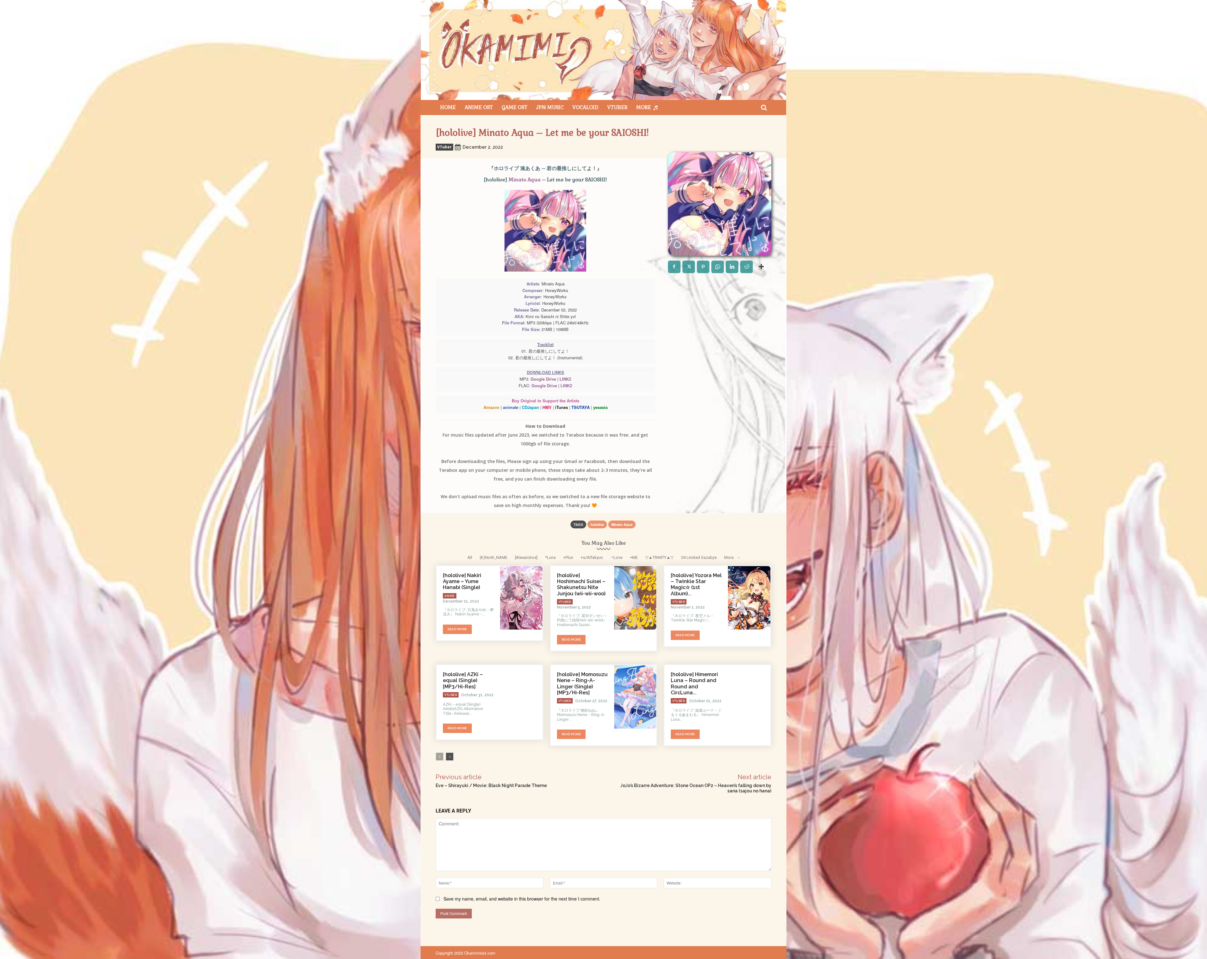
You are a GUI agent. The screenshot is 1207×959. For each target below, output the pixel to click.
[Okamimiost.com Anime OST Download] (603, 50)
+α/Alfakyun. (592, 557)
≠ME (634, 557)
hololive (597, 524)
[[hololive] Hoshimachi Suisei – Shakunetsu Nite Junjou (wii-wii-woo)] (635, 598)
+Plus (568, 557)
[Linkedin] (732, 267)
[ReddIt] (746, 267)
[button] (763, 107)
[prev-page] (440, 756)
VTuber (444, 147)
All (469, 557)
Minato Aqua (525, 179)
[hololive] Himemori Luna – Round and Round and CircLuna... (694, 683)
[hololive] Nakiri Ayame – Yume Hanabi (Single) (462, 581)
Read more (457, 629)
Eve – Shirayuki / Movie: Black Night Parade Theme (491, 785)
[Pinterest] (703, 267)
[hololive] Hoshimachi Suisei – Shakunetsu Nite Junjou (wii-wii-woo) (581, 584)
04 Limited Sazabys (699, 557)
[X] (688, 267)
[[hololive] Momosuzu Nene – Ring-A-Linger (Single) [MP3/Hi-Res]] (635, 697)
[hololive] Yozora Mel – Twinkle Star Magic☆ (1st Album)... (696, 584)
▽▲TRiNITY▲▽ (659, 557)
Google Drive (543, 379)
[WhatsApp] (717, 267)
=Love (616, 557)
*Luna (550, 557)
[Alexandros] (526, 557)
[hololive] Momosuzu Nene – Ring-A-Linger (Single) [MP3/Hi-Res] (582, 683)
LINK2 (565, 379)
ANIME (449, 596)
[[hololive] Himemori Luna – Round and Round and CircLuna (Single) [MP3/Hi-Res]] (749, 697)
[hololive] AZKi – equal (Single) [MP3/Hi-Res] (463, 680)
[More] (761, 267)
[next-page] (450, 756)
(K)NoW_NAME (493, 557)
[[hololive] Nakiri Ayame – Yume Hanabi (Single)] (521, 598)
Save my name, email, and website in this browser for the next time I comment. (522, 899)
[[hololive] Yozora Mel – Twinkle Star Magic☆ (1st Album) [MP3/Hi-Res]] (749, 598)
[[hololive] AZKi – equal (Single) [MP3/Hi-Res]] (521, 697)
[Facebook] (674, 267)
